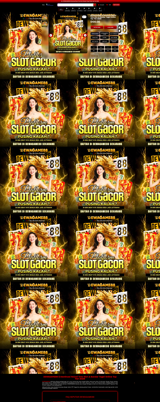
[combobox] (75, 4)
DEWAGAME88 (46, 381)
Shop (43, 4)
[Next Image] (85, 35)
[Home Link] (50, 5)
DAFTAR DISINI (97, 27)
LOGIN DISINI (110, 27)
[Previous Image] (51, 35)
